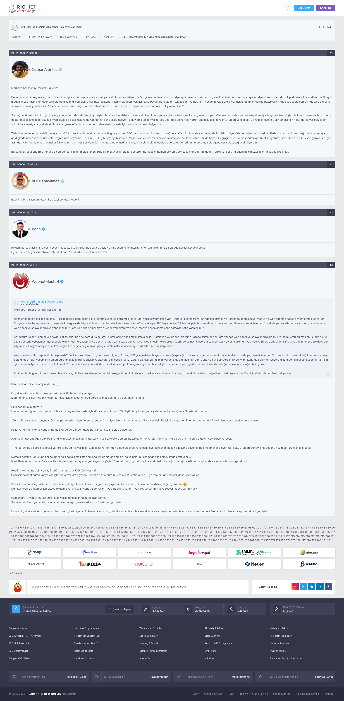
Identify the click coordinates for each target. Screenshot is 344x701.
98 (37, 531)
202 (235, 536)
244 (130, 540)
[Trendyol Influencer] (89, 564)
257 (199, 540)
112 (106, 531)
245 (135, 540)
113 (111, 531)
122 (154, 531)
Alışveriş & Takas (214, 628)
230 (56, 540)
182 (132, 536)
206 (257, 536)
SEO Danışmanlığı (18, 650)
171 (78, 536)
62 (226, 527)
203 (240, 536)
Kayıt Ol (325, 7)
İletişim (329, 693)
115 (121, 531)
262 (225, 540)
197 (209, 536)
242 (119, 540)
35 (122, 527)
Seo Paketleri (16, 572)
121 (150, 531)
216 (307, 536)
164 (42, 536)
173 (88, 536)
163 (37, 536)
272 (278, 540)
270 (268, 540)
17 (55, 527)
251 (167, 540)
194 (194, 536)
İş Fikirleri (210, 658)
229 (50, 540)
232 (66, 540)
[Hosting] (35, 552)
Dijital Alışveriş (213, 635)
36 (126, 527)
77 (283, 527)
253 (177, 540)
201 (230, 536)
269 (262, 540)
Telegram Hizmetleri (281, 635)
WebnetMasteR (45, 281)
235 (82, 540)
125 (169, 531)
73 (268, 527)
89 (329, 527)
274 (288, 540)
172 (83, 536)
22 (73, 527)
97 (33, 531)
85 (313, 527)
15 (48, 527)
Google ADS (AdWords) (22, 658)
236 (87, 540)
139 (240, 531)
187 (158, 536)
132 (204, 531)
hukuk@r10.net (241, 676)
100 (46, 531)
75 (275, 527)
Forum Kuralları (281, 693)
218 (317, 536)
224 (25, 540)
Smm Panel (144, 552)
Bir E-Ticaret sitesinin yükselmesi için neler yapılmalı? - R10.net (23, 8)
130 (194, 531)
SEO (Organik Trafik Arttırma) (25, 635)
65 (238, 527)
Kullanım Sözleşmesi (307, 693)
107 (82, 531)
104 (66, 531)
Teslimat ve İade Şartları (254, 693)
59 (215, 527)
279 (314, 540)
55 (199, 527)
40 (141, 527)
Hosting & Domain (149, 643)
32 (110, 527)
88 (325, 527)
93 (18, 531)
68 (250, 527)
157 (333, 531)
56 (203, 527)
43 (153, 527)
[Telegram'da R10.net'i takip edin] (311, 586)
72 (264, 527)
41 (145, 527)
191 (179, 536)
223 (19, 540)
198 (214, 536)
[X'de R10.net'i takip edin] (303, 586)
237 (93, 540)
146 (276, 531)
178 (112, 536)
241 (114, 540)
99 (41, 531)
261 (220, 540)
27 (91, 527)
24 (80, 527)
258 (204, 540)
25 (84, 527)
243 (124, 540)
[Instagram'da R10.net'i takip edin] (295, 586)
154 (317, 531)
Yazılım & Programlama (86, 628)
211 (283, 536)
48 (172, 527)
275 (293, 540)
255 (188, 540)
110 (97, 531)
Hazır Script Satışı (84, 650)
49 (176, 527)
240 (109, 540)
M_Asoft (288, 611)
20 (66, 527)
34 (118, 527)
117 (130, 531)
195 (199, 536)
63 (230, 527)
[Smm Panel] (199, 552)
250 (162, 540)
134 (214, 531)
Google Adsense (18, 628)
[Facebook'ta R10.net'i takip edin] (328, 586)
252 (172, 540)
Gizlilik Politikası (213, 693)
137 (230, 531)
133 (209, 531)
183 (137, 536)
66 (242, 527)
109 (92, 531)
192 (184, 536)
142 (256, 531)
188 (163, 536)
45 (161, 527)
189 (168, 536)
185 (148, 536)
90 (333, 527)
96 (30, 531)
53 (191, 527)
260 (215, 540)
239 (103, 540)
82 (302, 527)
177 (108, 536)
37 (130, 527)
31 (106, 527)
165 (47, 536)
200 (225, 536)
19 (62, 527)
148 (286, 531)
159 (17, 536)
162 (32, 536)
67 (246, 527)
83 (305, 527)
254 (183, 540)
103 (61, 531)
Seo (199, 563)
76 (279, 527)
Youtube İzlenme (279, 643)
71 (261, 527)
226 (35, 540)
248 (151, 540)
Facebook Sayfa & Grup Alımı (286, 658)
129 (189, 531)
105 (71, 531)
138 (235, 531)
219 (322, 536)
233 (71, 540)
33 (114, 527)
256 (193, 540)
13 (41, 527)
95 (26, 531)
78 (286, 527)
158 (11, 536)
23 (76, 527)
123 (159, 531)
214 (297, 536)
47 (168, 527)
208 (267, 536)
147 (281, 531)
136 (225, 531)
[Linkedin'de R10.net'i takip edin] (320, 586)
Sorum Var (145, 658)
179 (117, 536)
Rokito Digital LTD (50, 693)
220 (327, 536)
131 (199, 531)
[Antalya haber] (309, 552)
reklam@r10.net (76, 676)
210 (278, 536)
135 (220, 531)
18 (58, 527)
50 (180, 527)
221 (333, 536)
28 (95, 527)
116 (126, 531)
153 (312, 531)
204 (246, 536)
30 (103, 527)
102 (56, 531)
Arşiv (196, 693)
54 (195, 527)
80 (294, 527)
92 (14, 531)
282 (329, 540)
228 (45, 540)
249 (156, 540)
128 (184, 531)
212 (288, 536)
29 (99, 527)
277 (303, 540)
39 (137, 527)
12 (37, 527)
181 (128, 536)
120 (145, 531)
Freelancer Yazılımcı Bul (87, 635)
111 (102, 531)
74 (272, 527)
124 (164, 531)
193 (189, 536)
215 (302, 536)
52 (187, 527)
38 (133, 527)
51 (184, 527)
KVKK (231, 693)
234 (77, 540)
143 (261, 531)
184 (143, 536)
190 (174, 536)
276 (298, 540)
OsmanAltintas (45, 69)
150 (297, 531)
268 (257, 540)
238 (98, 540)
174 (93, 536)
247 (146, 540)
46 (164, 527)
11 (34, 527)
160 (22, 536)
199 (220, 536)
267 (252, 540)
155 (322, 531)
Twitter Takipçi (278, 650)
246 (140, 540)
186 (153, 536)
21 (69, 527)
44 (157, 527)
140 (245, 531)
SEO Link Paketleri (19, 643)
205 (251, 536)
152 (307, 531)
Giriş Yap (304, 7)
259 (209, 540)
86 (317, 527)
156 (327, 531)
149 (292, 531)
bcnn (36, 229)
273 (283, 540)
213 (292, 536)
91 (10, 531)
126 (174, 531)
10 (30, 527)
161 (27, 536)
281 (324, 540)
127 (179, 531)
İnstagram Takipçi (279, 628)
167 (58, 536)
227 (40, 540)
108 (87, 531)
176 (103, 536)
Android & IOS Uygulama (218, 643)
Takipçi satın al (35, 563)
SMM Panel (211, 650)
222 (14, 540)
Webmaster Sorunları (151, 628)
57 (207, 527)
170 (73, 536)
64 (234, 527)
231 (61, 540)
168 (63, 536)
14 (44, 527)
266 (246, 540)
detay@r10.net (324, 676)
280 (319, 540)
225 (30, 540)
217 (312, 536)
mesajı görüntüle (30, 304)
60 (219, 527)
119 (140, 531)
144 (266, 531)
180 (122, 536)
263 (230, 540)
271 (273, 540)
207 (262, 536)
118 (135, 531)
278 (308, 540)
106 (77, 531)
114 (116, 531)
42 (149, 527)
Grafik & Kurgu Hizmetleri (153, 650)
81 (298, 527)
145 (271, 531)
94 (22, 531)
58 (211, 527)
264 (236, 540)
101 (51, 531)
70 (257, 527)
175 (97, 536)
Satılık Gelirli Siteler (84, 658)
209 (273, 536)
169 (68, 536)
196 (204, 536)
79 (290, 527)
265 (241, 540)
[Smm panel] (254, 552)
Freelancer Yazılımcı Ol (86, 643)
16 (51, 527)
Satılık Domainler (148, 635)
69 (253, 527)
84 (309, 527)
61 (222, 527)
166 (53, 536)
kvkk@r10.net (159, 676)
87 (321, 527)
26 (88, 527)
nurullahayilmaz (45, 181)
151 (302, 531)
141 (251, 531)
